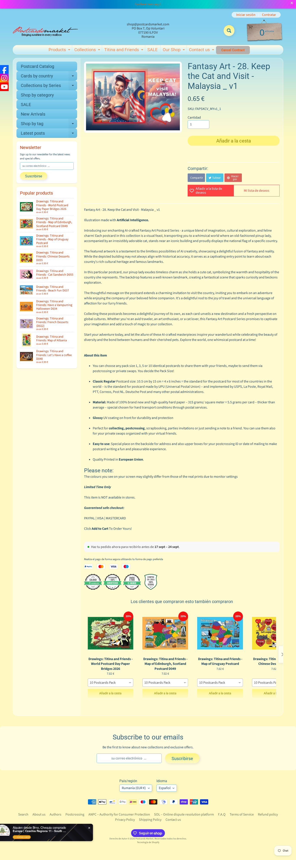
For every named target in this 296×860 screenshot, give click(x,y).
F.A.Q (222, 814)
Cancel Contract (233, 50)
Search (23, 814)
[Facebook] (4, 69)
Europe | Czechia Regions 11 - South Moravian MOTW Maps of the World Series (52, 831)
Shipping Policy (150, 819)
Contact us (202, 50)
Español (165, 788)
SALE (152, 49)
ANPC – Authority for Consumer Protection (119, 814)
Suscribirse (33, 176)
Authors (55, 814)
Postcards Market (144, 838)
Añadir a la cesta (110, 693)
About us (39, 814)
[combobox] (110, 683)
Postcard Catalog (37, 66)
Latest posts (49, 134)
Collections (87, 50)
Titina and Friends (124, 50)
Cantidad (194, 117)
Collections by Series (49, 86)
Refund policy (268, 814)
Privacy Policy (125, 819)
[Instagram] (4, 78)
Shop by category (37, 95)
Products (60, 50)
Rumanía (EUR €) (134, 788)
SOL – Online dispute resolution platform (184, 814)
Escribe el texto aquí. (148, 4)
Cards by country (49, 77)
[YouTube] (4, 86)
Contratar (269, 14)
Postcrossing (74, 814)
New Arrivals (33, 114)
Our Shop (174, 50)
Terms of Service (242, 814)
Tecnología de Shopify (148, 842)
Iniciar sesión (245, 14)
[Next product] (282, 654)
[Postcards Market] (45, 30)
